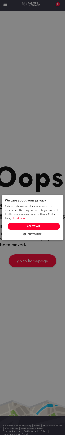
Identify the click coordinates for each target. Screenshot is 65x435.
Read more (19, 218)
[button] (32, 234)
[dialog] (32, 217)
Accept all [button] (34, 226)
